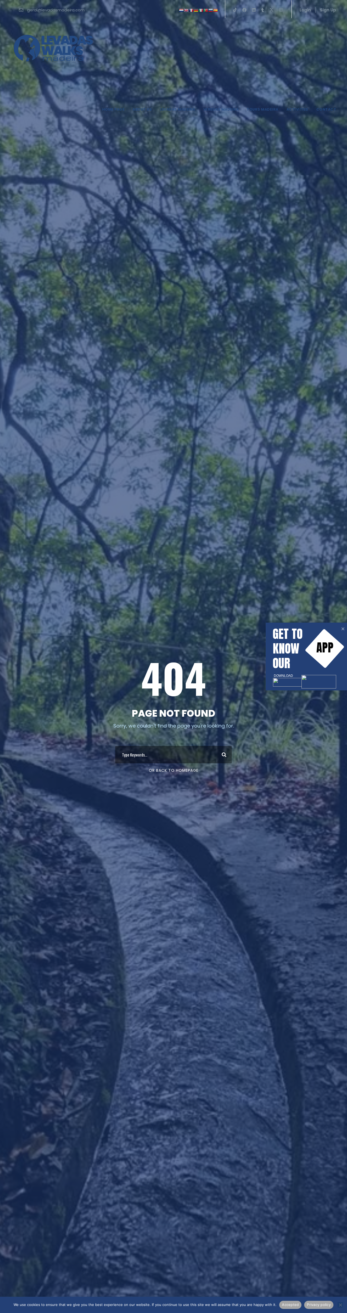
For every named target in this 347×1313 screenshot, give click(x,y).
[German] (196, 10)
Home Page (113, 109)
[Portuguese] (206, 10)
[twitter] (271, 10)
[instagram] (281, 10)
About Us (142, 109)
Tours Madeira (262, 109)
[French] (191, 10)
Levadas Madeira (177, 109)
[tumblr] (262, 10)
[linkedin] (254, 10)
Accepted (290, 1304)
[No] (340, 1305)
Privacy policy (319, 1304)
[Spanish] (215, 10)
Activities (297, 109)
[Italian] (201, 10)
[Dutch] (181, 10)
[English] (186, 10)
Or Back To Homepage (173, 770)
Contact (326, 109)
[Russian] (210, 10)
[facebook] (244, 10)
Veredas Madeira (221, 109)
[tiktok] (235, 10)
